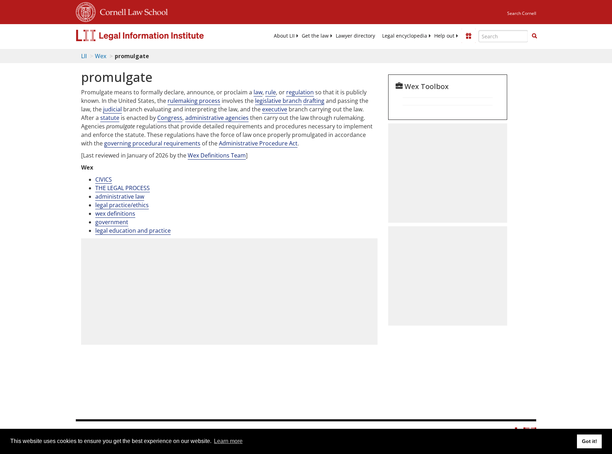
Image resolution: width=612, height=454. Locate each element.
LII (84, 56)
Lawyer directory (355, 36)
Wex (100, 56)
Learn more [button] (228, 441)
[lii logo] (155, 35)
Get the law (315, 36)
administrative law (119, 196)
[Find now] (534, 36)
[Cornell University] (86, 11)
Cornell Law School (132, 11)
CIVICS (103, 179)
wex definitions (115, 213)
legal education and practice (133, 230)
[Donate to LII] (468, 36)
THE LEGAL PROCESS (122, 188)
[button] (534, 35)
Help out (444, 36)
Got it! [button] (589, 441)
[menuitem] (284, 35)
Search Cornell (521, 13)
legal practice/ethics (122, 205)
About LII (284, 36)
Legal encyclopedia (404, 36)
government (111, 222)
